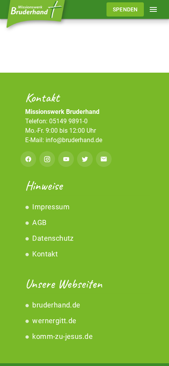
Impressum (50, 207)
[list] (84, 230)
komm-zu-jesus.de (62, 336)
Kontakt (44, 254)
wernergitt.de (54, 321)
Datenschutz (52, 238)
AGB (39, 222)
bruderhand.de (56, 305)
